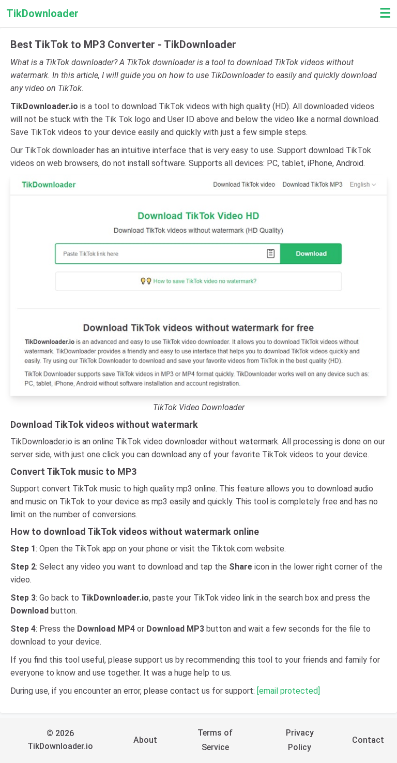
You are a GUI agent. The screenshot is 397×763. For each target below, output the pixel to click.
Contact (368, 740)
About (145, 740)
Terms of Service (215, 740)
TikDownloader (42, 13)
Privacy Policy (300, 740)
